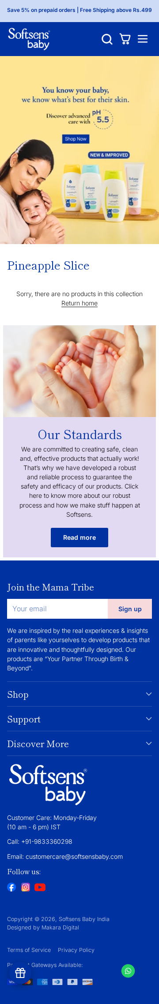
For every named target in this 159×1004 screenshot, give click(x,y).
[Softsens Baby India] (29, 39)
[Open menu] (142, 39)
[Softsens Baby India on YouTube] (39, 888)
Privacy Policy (76, 950)
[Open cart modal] (125, 39)
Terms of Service (29, 950)
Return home (79, 303)
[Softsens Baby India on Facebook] (11, 888)
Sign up (130, 609)
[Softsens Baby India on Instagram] (25, 888)
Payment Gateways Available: (45, 965)
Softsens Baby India (84, 919)
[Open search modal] (107, 39)
